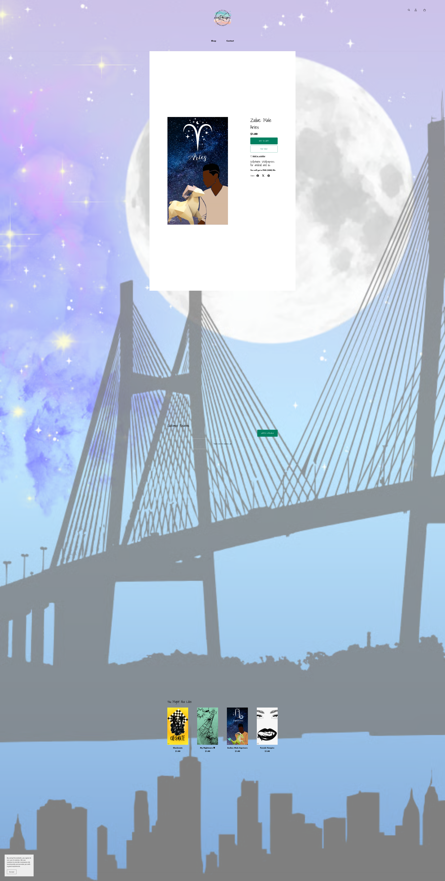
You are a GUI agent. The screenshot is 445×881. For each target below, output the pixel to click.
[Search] (409, 10)
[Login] (415, 9)
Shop (213, 41)
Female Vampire (267, 748)
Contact (230, 41)
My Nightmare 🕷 (207, 748)
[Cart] (425, 10)
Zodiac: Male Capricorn (237, 748)
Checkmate (178, 748)
